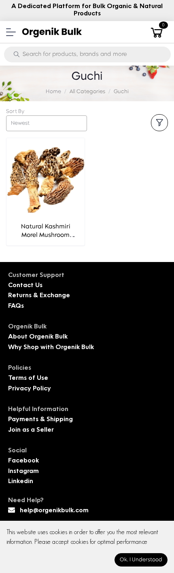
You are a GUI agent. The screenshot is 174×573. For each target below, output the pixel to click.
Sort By (15, 111)
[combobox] (46, 123)
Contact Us (25, 286)
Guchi (121, 91)
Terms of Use (28, 378)
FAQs (16, 306)
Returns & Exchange (39, 296)
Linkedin (20, 482)
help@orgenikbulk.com (54, 511)
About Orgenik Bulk (38, 337)
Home (53, 91)
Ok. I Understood (141, 559)
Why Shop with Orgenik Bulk (51, 348)
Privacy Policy (29, 389)
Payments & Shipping (40, 420)
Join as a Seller (31, 430)
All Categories (87, 91)
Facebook (23, 461)
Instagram (23, 472)
